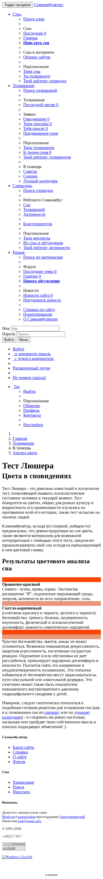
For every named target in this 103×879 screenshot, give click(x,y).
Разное (19, 252)
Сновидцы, (23, 185)
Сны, (17, 14)
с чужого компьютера (33, 358)
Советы (30, 171)
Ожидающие (36, 119)
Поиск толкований (40, 90)
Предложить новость (42, 300)
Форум (19, 761)
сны (31, 71)
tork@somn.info (29, 821)
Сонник (30, 176)
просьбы (37, 123)
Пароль (8, 334)
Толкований (34, 209)
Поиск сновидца (38, 190)
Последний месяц (40, 104)
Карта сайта (23, 747)
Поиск (18, 787)
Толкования (23, 443)
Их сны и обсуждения (43, 243)
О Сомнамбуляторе (40, 319)
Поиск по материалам (43, 257)
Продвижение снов (40, 133)
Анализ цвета (25, 452)
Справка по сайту (39, 309)
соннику (52, 712)
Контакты (32, 415)
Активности (34, 214)
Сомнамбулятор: (48, 4)
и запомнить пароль (32, 353)
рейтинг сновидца (44, 81)
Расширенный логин (31, 368)
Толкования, (24, 85)
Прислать (21, 792)
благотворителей (72, 817)
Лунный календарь (40, 181)
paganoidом (26, 817)
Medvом (8, 817)
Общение (31, 405)
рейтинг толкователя (47, 157)
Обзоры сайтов (36, 57)
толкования (38, 147)
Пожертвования (37, 314)
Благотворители (37, 224)
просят (35, 128)
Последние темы (40, 271)
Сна (26, 204)
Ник (6, 328)
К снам (37, 152)
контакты (36, 238)
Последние (34, 33)
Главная (20, 438)
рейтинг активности (46, 247)
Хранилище (23, 782)
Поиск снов (33, 19)
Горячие (30, 38)
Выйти (29, 391)
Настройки (33, 424)
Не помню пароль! (29, 377)
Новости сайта (38, 295)
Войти (9, 340)
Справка (20, 752)
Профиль (31, 410)
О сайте (20, 757)
